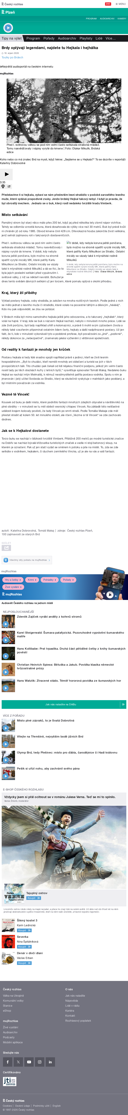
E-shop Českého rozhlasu (23, 789)
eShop (7, 1010)
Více (111, 38)
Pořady (49, 38)
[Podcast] (3, 186)
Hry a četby (11, 579)
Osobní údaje (22, 1105)
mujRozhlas (8, 571)
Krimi (31, 579)
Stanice (7, 1005)
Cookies (7, 1105)
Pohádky (48, 579)
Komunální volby (13, 1000)
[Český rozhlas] (12, 4)
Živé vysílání (12, 587)
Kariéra (69, 1010)
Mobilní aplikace (13, 1042)
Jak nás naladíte (75, 995)
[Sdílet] (9, 186)
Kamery (122, 19)
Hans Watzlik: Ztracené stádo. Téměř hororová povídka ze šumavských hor (69, 680)
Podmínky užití (41, 1105)
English (57, 1105)
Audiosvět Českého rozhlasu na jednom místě (27, 603)
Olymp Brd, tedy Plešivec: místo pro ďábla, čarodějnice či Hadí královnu (67, 752)
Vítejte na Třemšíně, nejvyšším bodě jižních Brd (50, 736)
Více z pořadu (13, 715)
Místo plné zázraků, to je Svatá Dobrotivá (45, 720)
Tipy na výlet (12, 38)
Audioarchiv (107, 19)
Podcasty (9, 1037)
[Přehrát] (6, 174)
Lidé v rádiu (72, 1005)
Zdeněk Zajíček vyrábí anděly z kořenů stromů (49, 616)
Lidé (99, 38)
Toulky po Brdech (12, 57)
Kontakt (70, 1015)
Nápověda (71, 1000)
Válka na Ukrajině (13, 995)
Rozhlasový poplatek (78, 1020)
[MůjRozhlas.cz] (6, 74)
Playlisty (86, 38)
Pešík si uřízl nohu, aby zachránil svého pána (48, 768)
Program (91, 19)
